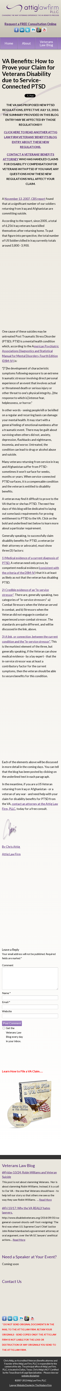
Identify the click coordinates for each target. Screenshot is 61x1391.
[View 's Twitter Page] (27, 30)
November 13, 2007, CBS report (25, 199)
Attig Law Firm (11, 854)
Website (7, 1011)
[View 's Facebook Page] (16, 30)
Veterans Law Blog (46, 43)
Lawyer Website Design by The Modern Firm (30, 1385)
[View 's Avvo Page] (33, 30)
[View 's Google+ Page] (39, 30)
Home (9, 43)
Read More (45, 1199)
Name (6, 993)
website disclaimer (30, 1375)
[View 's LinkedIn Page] (22, 30)
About (26, 43)
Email (6, 1002)
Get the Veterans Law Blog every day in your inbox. (14, 1035)
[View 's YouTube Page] (44, 30)
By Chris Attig (11, 846)
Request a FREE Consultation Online (30, 24)
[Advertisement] (30, 289)
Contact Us (12, 1281)
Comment (7, 965)
